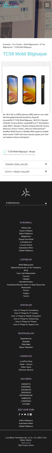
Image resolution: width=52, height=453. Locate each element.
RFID (26, 270)
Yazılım (26, 296)
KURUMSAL (26, 387)
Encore (26, 290)
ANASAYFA (26, 384)
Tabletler (26, 279)
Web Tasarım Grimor (26, 445)
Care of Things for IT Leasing (26, 313)
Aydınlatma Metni (26, 248)
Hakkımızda (26, 228)
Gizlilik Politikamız (26, 250)
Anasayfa (6, 44)
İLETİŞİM (26, 404)
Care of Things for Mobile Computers (26, 316)
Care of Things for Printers (26, 322)
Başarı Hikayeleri (26, 347)
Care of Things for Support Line (26, 324)
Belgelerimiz (26, 236)
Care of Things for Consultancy (26, 310)
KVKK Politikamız (26, 420)
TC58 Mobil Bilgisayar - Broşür (21, 152)
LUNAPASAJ (26, 401)
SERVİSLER (26, 393)
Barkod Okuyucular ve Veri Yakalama (26, 268)
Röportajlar (26, 344)
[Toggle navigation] (47, 5)
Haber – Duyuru (26, 364)
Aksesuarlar (26, 287)
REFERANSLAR (26, 395)
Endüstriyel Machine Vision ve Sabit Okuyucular (26, 285)
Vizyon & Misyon (26, 231)
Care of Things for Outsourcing (26, 319)
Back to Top (26, 443)
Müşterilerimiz (26, 339)
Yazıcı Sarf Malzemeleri (26, 273)
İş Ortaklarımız (26, 242)
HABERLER (26, 398)
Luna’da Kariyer (26, 245)
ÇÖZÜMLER (26, 390)
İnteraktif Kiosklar (26, 282)
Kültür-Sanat (26, 367)
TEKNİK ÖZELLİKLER (16, 164)
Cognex (26, 293)
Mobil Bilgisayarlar (31, 44)
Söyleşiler (26, 341)
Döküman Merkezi (26, 370)
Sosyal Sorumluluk (26, 239)
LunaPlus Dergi (26, 361)
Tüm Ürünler (17, 44)
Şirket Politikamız (26, 233)
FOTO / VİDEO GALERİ (17, 171)
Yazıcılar (26, 276)
